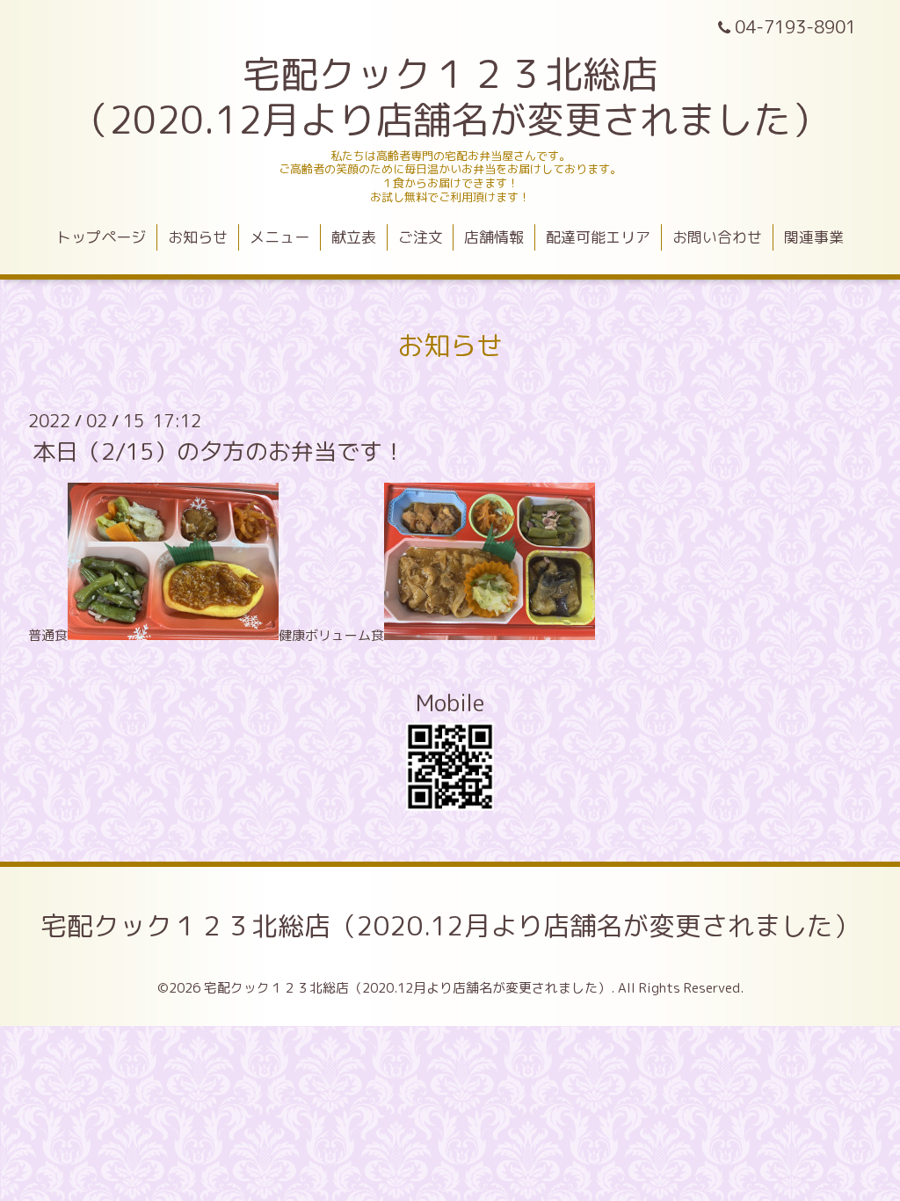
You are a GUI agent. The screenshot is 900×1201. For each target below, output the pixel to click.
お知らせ (198, 237)
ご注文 (420, 237)
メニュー (279, 237)
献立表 (353, 237)
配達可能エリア (598, 237)
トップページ (101, 237)
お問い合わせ (717, 237)
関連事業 (814, 237)
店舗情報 (494, 237)
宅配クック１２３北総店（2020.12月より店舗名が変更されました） (450, 925)
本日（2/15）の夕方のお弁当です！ (219, 451)
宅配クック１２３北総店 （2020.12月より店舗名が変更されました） (450, 96)
